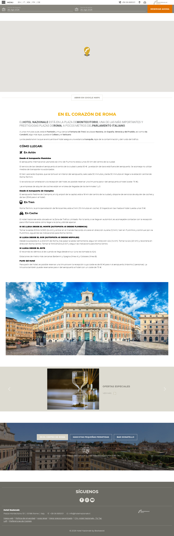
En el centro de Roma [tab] (52, 437)
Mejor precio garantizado (60, 518)
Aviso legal (42, 518)
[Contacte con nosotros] (145, 2)
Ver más (109, 393)
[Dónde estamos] (139, 2)
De (38, 2)
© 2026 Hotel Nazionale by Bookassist (87, 531)
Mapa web (8, 518)
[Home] (160, 2)
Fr (33, 2)
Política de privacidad (25, 518)
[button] (87, 51)
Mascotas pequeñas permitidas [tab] (91, 437)
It (24, 2)
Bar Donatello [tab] (125, 437)
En (19, 2)
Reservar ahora (159, 9)
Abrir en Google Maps (87, 98)
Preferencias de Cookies (20, 521)
